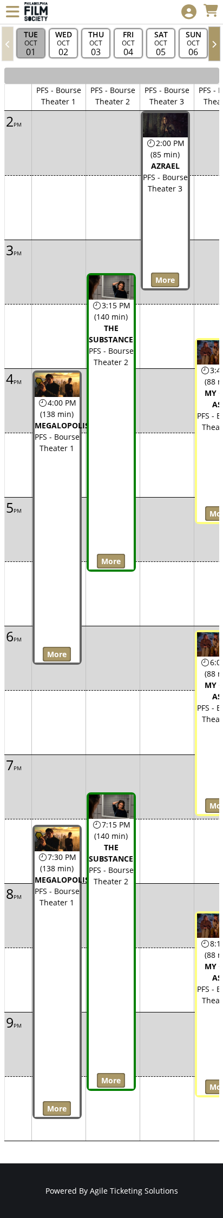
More (57, 654)
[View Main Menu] (12, 12)
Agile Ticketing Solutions (134, 1191)
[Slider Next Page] (214, 44)
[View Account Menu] (189, 12)
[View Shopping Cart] (210, 11)
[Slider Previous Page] (7, 44)
